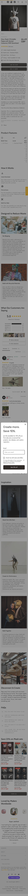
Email (4, 448)
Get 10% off (14, 467)
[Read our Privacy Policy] (24, 460)
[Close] (25, 424)
